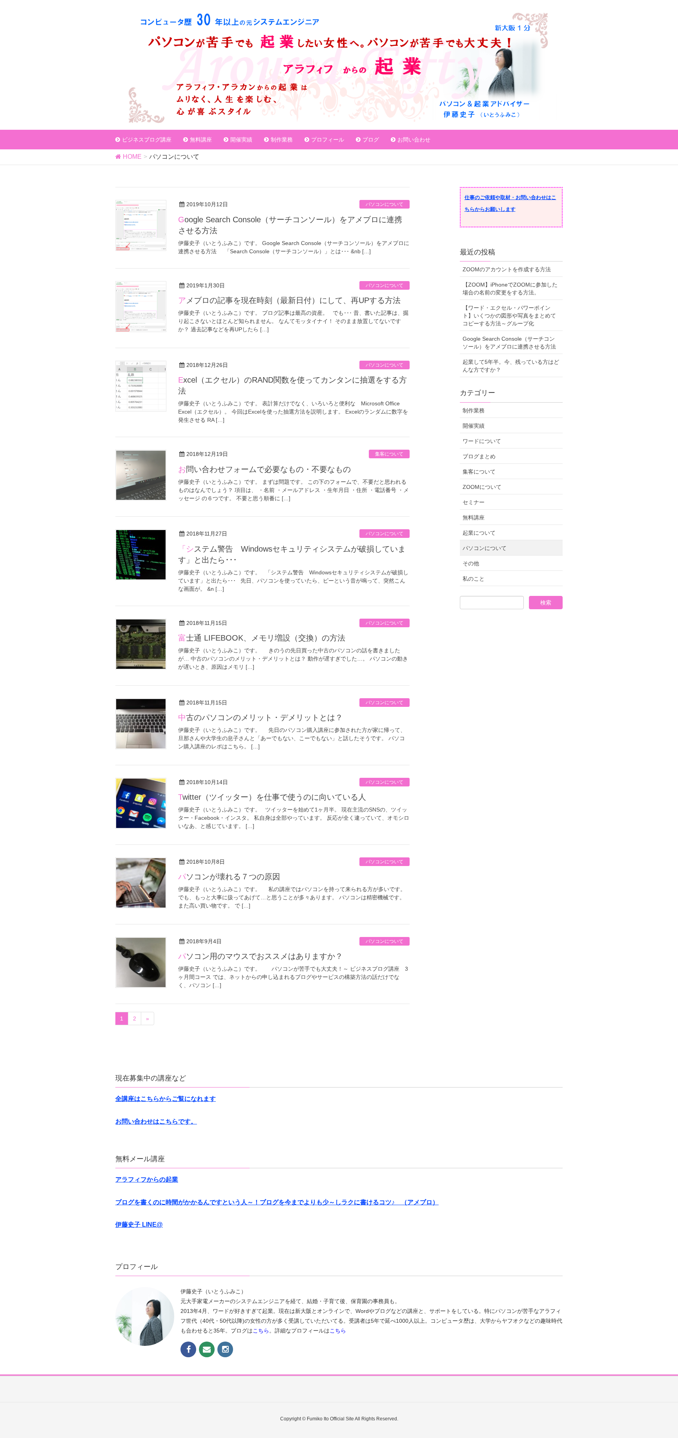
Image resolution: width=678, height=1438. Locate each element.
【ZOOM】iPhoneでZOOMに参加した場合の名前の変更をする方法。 (510, 288)
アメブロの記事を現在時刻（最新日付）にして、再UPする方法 (289, 300)
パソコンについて (384, 204)
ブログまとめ (479, 456)
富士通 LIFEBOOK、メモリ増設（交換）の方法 (261, 638)
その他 (471, 563)
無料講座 (474, 517)
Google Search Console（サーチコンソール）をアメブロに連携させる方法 (509, 343)
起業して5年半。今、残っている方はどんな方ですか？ (511, 366)
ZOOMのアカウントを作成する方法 (507, 269)
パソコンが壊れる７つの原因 (229, 876)
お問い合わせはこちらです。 (156, 1121)
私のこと (474, 579)
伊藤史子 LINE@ (139, 1224)
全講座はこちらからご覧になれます (165, 1098)
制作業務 (474, 410)
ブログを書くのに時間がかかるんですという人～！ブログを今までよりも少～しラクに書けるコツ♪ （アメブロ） (277, 1202)
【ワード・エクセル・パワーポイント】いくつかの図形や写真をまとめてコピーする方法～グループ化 (509, 316)
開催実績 (474, 426)
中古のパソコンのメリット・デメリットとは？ (260, 717)
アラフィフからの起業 (146, 1179)
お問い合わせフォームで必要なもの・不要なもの (264, 469)
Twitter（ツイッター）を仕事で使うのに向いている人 (272, 797)
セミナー (474, 502)
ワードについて (482, 441)
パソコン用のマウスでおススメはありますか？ (260, 956)
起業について (479, 533)
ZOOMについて (482, 487)
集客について (389, 454)
